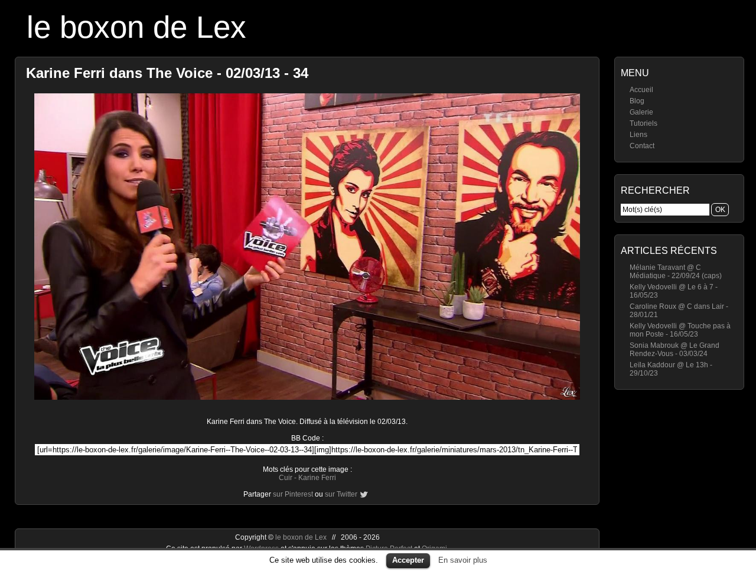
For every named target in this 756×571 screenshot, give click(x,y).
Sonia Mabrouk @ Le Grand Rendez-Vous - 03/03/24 (674, 349)
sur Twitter (341, 494)
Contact (642, 146)
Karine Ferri (317, 478)
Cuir (285, 478)
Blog (637, 101)
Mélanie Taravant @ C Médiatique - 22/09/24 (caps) (676, 271)
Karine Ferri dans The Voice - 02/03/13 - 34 (167, 73)
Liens (638, 134)
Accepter (408, 560)
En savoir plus (462, 560)
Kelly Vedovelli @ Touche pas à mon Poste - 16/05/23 (680, 330)
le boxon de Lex (136, 26)
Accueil (641, 90)
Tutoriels (643, 123)
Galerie (641, 112)
